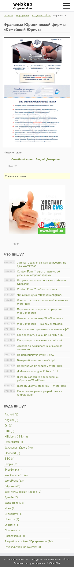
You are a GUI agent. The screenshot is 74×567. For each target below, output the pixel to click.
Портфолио (22, 15)
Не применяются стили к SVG (35, 355)
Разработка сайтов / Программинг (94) (29, 541)
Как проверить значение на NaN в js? (40, 335)
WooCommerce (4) (16, 475)
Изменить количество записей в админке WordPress (42, 302)
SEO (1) (9, 458)
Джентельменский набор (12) (23, 491)
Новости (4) (12, 519)
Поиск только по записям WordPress (39, 366)
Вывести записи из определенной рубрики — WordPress (38, 378)
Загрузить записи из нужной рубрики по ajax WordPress (41, 264)
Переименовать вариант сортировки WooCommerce (39, 310)
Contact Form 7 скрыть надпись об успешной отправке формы (38, 273)
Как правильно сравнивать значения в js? (43, 329)
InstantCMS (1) (14, 442)
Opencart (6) (12, 453)
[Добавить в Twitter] (54, 176)
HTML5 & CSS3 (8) (16, 436)
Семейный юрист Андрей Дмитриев (35, 159)
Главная (8, 15)
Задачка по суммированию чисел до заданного (39, 347)
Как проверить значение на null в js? (39, 340)
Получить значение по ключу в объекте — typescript (43, 282)
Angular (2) (11, 420)
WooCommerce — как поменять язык (40, 324)
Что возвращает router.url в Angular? (39, 295)
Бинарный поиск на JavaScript (36, 360)
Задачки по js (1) (15, 502)
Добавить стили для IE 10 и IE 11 (37, 371)
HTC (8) (9, 431)
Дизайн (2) (11, 497)
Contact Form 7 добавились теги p (38, 289)
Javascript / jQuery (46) (19, 447)
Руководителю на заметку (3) (23, 547)
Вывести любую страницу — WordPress (41, 386)
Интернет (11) (13, 513)
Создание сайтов (41, 15)
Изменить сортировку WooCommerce (40, 318)
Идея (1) (10, 508)
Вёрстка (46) (12, 486)
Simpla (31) (12, 464)
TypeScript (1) (13, 469)
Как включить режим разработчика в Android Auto (39, 392)
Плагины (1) (12, 530)
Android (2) (11, 414)
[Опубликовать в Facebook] (49, 176)
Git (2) (8, 425)
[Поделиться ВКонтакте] (43, 176)
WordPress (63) (14, 480)
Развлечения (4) (15, 536)
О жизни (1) (12, 524)
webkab (22, 5)
